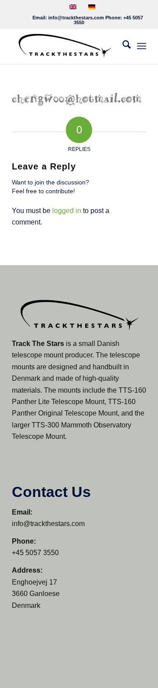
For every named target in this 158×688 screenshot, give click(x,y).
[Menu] (141, 46)
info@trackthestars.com (76, 17)
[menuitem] (122, 46)
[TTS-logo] (65, 46)
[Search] (122, 46)
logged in (66, 210)
